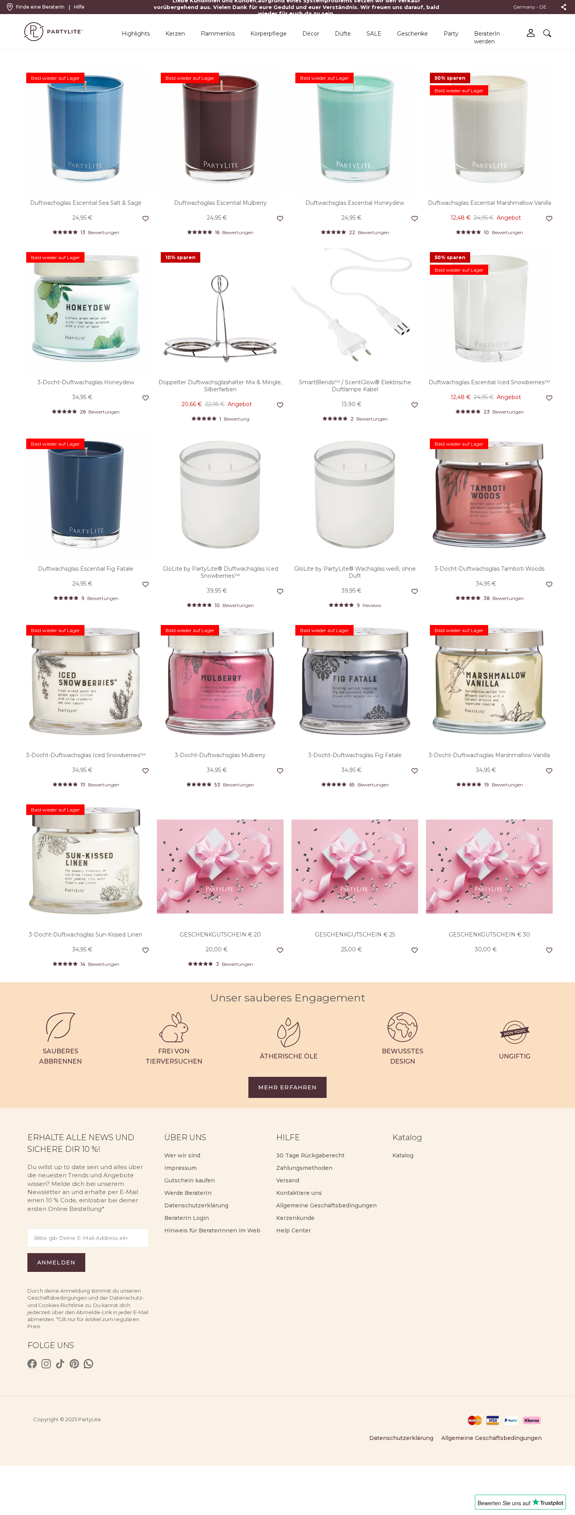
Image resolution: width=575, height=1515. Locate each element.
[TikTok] (60, 1363)
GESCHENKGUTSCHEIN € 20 (220, 934)
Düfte (343, 33)
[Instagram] (46, 1363)
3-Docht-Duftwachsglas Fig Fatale (355, 755)
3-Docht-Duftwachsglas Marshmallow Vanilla (489, 755)
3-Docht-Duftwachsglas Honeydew (86, 382)
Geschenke (412, 33)
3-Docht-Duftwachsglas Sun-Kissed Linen (85, 934)
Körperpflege (268, 33)
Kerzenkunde (295, 1217)
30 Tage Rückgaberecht (310, 1155)
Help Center (293, 1230)
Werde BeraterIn (188, 1192)
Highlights (136, 33)
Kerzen (175, 33)
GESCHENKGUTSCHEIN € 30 (489, 934)
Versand (287, 1180)
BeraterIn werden (487, 37)
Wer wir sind (182, 1155)
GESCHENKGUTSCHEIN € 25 (355, 934)
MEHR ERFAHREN (287, 1087)
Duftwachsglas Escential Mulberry (220, 202)
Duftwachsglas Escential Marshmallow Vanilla (489, 202)
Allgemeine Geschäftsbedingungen (326, 1205)
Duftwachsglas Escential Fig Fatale (85, 568)
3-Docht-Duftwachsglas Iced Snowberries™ (86, 755)
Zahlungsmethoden (304, 1167)
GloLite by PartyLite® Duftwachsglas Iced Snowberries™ (220, 572)
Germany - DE (530, 7)
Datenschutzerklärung (196, 1205)
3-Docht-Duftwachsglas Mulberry (220, 755)
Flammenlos (218, 33)
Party (451, 33)
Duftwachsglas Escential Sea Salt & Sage (86, 202)
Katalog (402, 1155)
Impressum (180, 1167)
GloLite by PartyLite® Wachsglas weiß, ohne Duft (355, 572)
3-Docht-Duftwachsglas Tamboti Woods (489, 568)
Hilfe (79, 7)
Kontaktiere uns (299, 1192)
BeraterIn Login (186, 1217)
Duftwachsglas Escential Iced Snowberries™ (489, 382)
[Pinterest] (74, 1363)
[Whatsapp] (88, 1363)
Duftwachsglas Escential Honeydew (354, 202)
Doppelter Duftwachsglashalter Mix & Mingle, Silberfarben (220, 386)
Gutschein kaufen (189, 1180)
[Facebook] (32, 1363)
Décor (310, 33)
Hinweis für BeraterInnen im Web (212, 1230)
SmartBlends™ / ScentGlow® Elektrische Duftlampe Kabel (355, 386)
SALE (374, 33)
